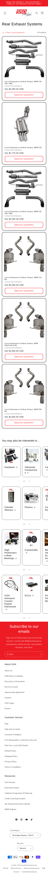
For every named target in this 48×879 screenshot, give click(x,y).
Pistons (29, 507)
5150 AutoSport (22, 865)
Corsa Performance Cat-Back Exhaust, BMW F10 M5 (23, 278)
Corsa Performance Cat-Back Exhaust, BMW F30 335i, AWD (23, 82)
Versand (16, 872)
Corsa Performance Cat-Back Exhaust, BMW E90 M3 (23, 410)
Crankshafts (31, 550)
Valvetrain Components (31, 470)
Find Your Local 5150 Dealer (16, 745)
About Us (8, 671)
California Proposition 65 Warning (18, 793)
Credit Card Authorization (15, 799)
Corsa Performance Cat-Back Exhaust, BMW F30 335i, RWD (23, 212)
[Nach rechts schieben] (29, 481)
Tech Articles (10, 782)
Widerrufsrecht (16, 868)
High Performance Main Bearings (10, 554)
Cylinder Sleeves (8, 508)
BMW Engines (10, 809)
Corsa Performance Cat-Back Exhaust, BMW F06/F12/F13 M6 (21, 344)
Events (7, 708)
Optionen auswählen (24, 95)
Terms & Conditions (13, 767)
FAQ (6, 724)
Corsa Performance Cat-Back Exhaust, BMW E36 (23, 147)
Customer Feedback (13, 735)
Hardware (9, 467)
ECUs (28, 595)
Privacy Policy (11, 762)
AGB (43, 868)
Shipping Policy (11, 756)
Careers (8, 698)
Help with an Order (12, 729)
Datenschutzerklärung (31, 868)
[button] (5, 13)
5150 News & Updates (14, 676)
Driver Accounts (11, 687)
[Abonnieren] (40, 654)
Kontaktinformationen (29, 872)
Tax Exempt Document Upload (17, 804)
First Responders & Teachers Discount (21, 740)
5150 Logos (9, 703)
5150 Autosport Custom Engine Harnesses (10, 601)
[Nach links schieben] (18, 481)
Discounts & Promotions (15, 681)
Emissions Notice (12, 788)
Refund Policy (10, 751)
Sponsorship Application (15, 692)
